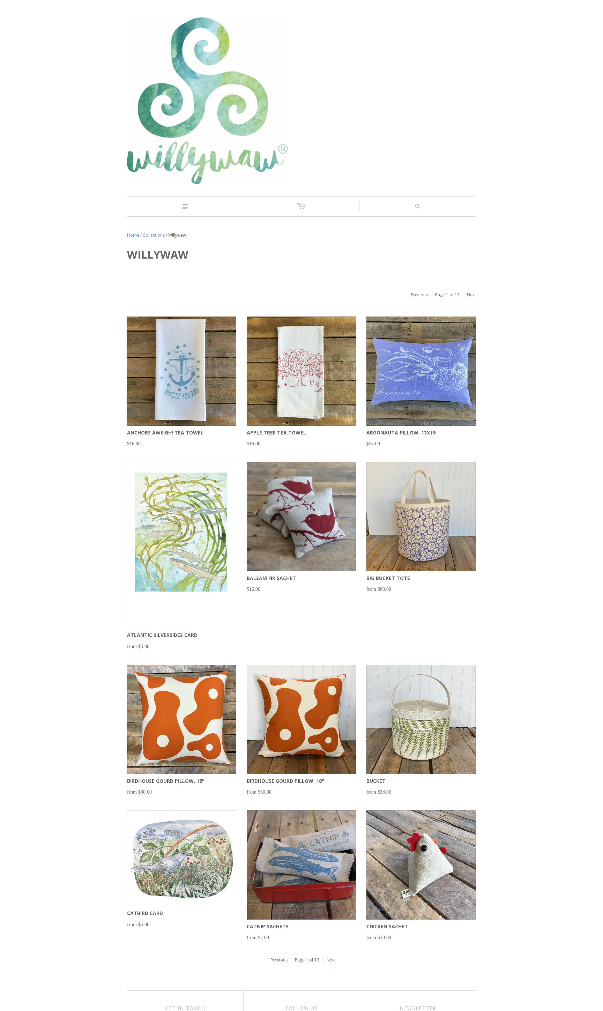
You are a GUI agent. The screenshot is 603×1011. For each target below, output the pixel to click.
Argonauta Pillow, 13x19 (401, 432)
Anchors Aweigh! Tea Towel (165, 432)
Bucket (376, 781)
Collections (154, 235)
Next (471, 295)
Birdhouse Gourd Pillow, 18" (165, 781)
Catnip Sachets (268, 926)
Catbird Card (145, 913)
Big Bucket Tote (388, 578)
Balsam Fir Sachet (271, 578)
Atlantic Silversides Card (162, 635)
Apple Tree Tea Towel (276, 432)
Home (133, 235)
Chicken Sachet (387, 926)
